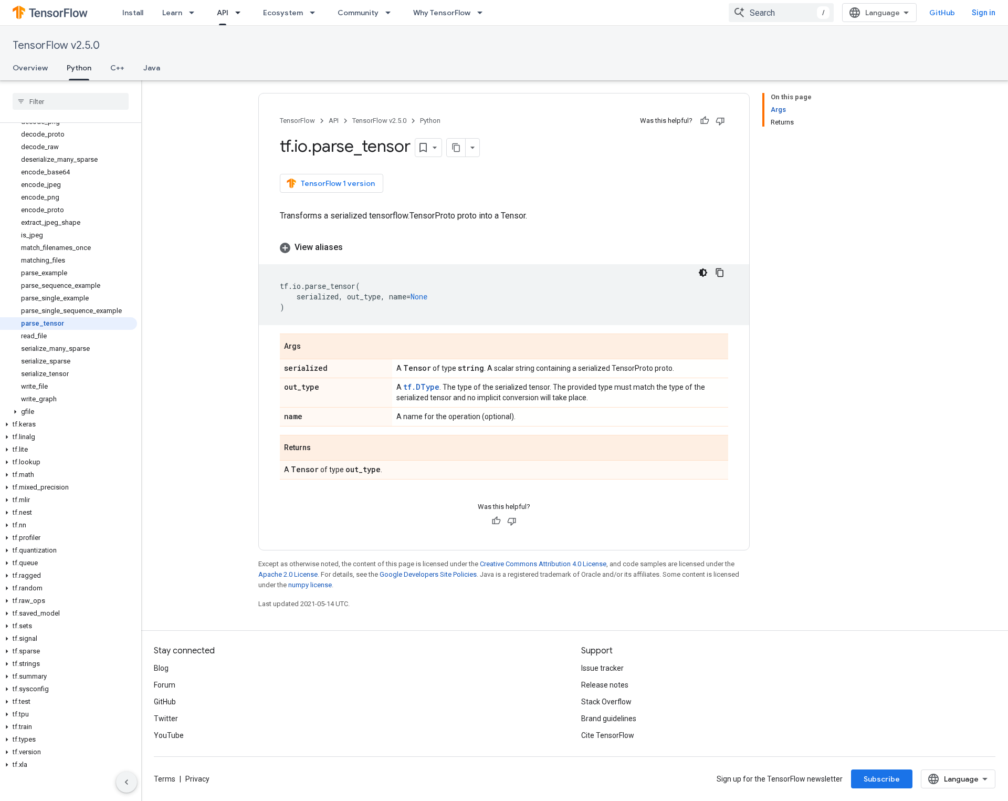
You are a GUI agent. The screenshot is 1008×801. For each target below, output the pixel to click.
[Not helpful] (720, 121)
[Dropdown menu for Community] (391, 12)
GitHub (942, 12)
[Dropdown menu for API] (241, 12)
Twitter (166, 718)
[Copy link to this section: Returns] (321, 448)
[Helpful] (704, 121)
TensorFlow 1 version (338, 183)
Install (132, 12)
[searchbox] (71, 101)
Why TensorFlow (441, 12)
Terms (164, 779)
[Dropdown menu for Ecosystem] (315, 12)
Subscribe (882, 779)
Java (151, 67)
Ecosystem (283, 12)
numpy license (310, 585)
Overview (30, 67)
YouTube (169, 735)
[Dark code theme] (703, 272)
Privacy (197, 779)
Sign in (983, 12)
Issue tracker (602, 668)
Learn (172, 12)
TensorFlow (297, 120)
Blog (161, 668)
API (222, 12)
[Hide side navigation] (126, 782)
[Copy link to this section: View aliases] (353, 247)
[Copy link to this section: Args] (311, 347)
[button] (68, 411)
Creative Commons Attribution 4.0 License (543, 564)
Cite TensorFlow (607, 735)
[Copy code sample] (719, 272)
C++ (117, 67)
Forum (164, 685)
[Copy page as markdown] (456, 148)
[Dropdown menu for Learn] (194, 12)
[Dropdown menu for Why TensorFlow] (483, 12)
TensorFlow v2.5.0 (56, 45)
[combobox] (781, 12)
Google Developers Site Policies (428, 574)
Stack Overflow (606, 702)
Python (79, 67)
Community (358, 12)
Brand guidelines (608, 718)
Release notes (604, 685)
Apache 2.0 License (288, 574)
